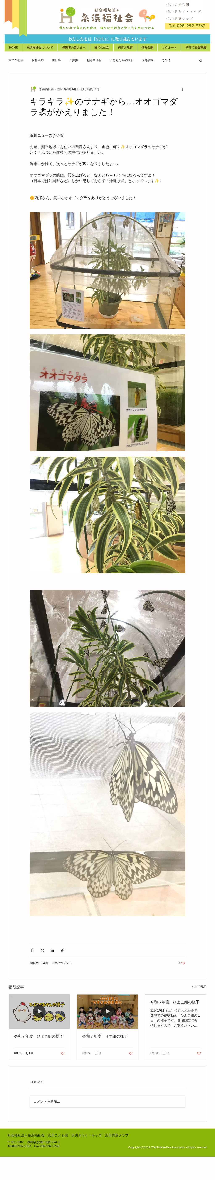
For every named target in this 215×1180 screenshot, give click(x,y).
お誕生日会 (94, 60)
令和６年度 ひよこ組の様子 (174, 1002)
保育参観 (147, 60)
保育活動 (38, 60)
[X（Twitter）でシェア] (42, 950)
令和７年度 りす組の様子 (105, 1036)
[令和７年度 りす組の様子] (107, 1012)
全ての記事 (16, 60)
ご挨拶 (73, 60)
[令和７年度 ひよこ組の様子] (39, 1012)
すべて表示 (198, 986)
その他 (166, 60)
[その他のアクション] (182, 89)
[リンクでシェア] (63, 950)
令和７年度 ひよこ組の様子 (38, 1036)
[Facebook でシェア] (32, 950)
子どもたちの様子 (121, 60)
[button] (74, 47)
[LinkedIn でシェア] (52, 950)
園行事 (56, 60)
